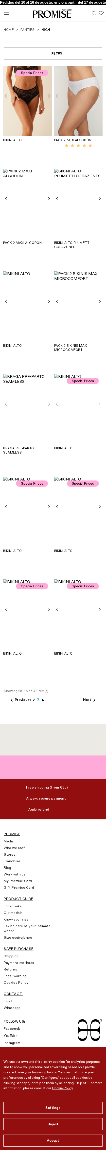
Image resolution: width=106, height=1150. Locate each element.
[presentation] (8, 96)
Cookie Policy (62, 1088)
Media (9, 841)
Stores (10, 854)
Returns (10, 969)
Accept (53, 1140)
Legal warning (15, 976)
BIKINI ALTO (12, 140)
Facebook (12, 1028)
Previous (19, 700)
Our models (13, 912)
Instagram (12, 1043)
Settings (52, 1107)
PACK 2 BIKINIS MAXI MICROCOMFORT (71, 348)
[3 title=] (78, 145)
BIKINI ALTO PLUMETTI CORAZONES (72, 245)
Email (8, 1001)
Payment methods (19, 962)
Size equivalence (18, 937)
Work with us (14, 874)
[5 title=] (90, 145)
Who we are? (14, 848)
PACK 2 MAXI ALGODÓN (22, 243)
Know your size (16, 919)
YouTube (11, 1035)
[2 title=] (72, 145)
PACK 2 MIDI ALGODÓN (72, 140)
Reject (53, 1124)
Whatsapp (12, 1008)
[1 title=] (66, 145)
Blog (7, 867)
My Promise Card (18, 881)
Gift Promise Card (19, 887)
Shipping (11, 956)
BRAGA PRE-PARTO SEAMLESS (18, 450)
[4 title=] (84, 145)
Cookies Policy (16, 982)
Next (90, 700)
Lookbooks (13, 906)
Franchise (12, 861)
